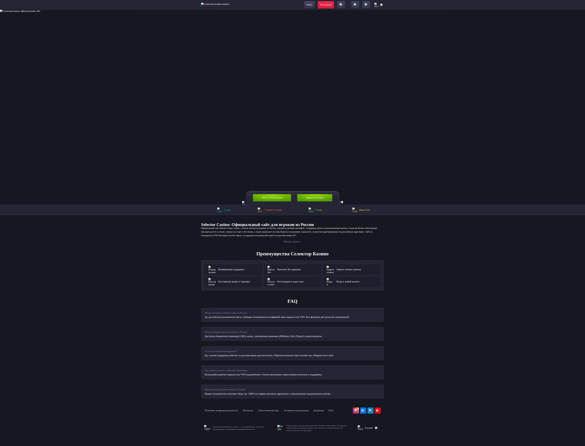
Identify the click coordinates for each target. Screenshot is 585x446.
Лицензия (318, 410)
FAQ (330, 410)
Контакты (248, 410)
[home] (215, 5)
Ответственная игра (268, 410)
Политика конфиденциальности (221, 410)
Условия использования (296, 410)
